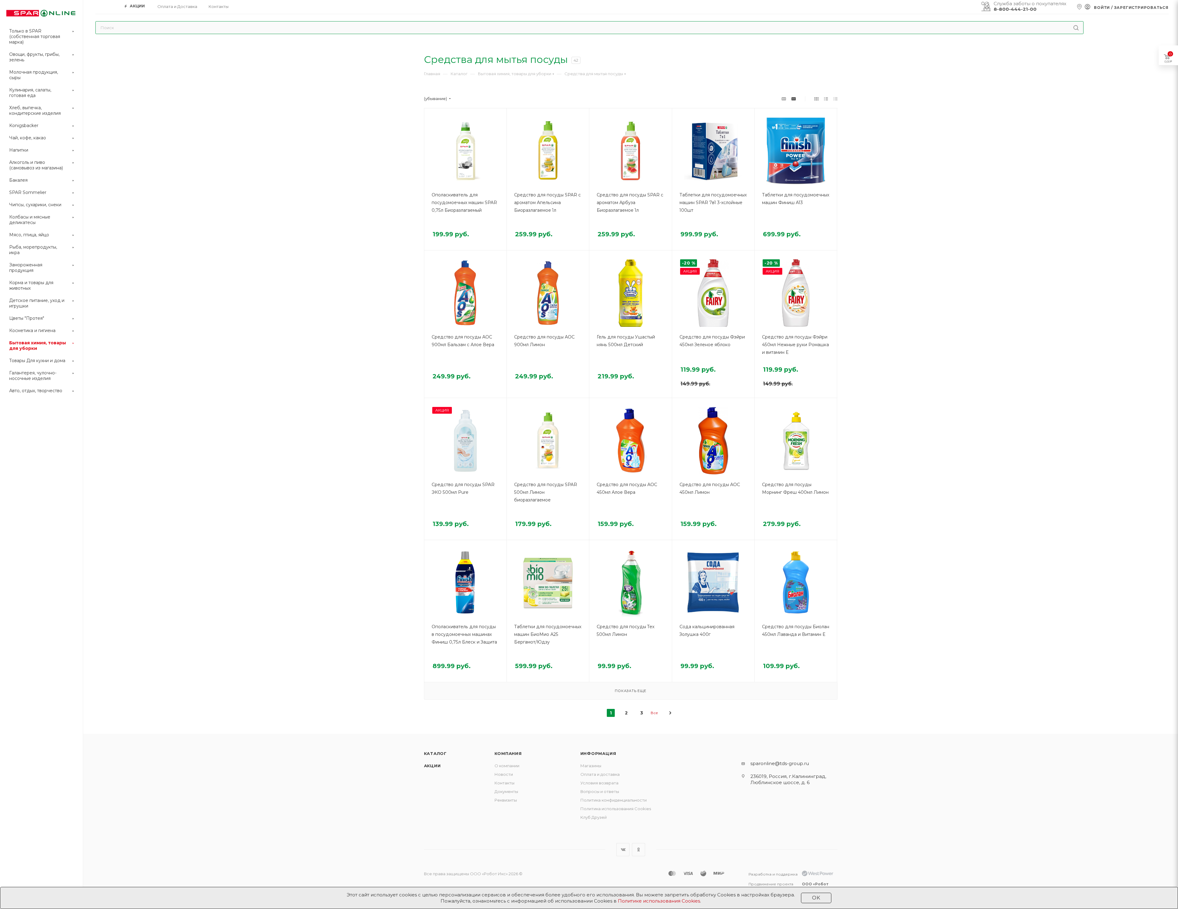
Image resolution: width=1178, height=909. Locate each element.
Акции (432, 765)
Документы (506, 791)
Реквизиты (506, 800)
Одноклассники (638, 849)
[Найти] (1076, 27)
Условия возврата (599, 782)
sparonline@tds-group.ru (779, 763)
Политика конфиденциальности (613, 800)
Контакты (504, 782)
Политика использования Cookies (615, 808)
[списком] (826, 99)
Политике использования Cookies (659, 901)
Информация (598, 753)
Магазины (590, 765)
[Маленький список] (784, 99)
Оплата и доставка (600, 774)
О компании (507, 765)
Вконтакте (622, 849)
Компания (508, 753)
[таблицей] (835, 99)
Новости (504, 774)
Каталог (435, 753)
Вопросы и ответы (599, 791)
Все (654, 712)
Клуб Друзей (593, 817)
